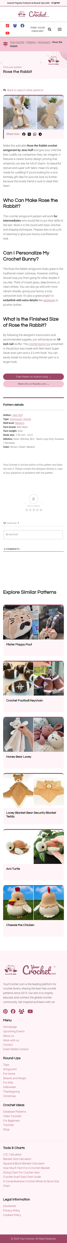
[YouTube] (7, 33)
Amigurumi (44, 42)
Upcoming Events (14, 1031)
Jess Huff (17, 415)
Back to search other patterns (25, 90)
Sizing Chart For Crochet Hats (21, 1172)
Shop (6, 1129)
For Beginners (11, 1120)
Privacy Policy (11, 1210)
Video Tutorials (12, 1116)
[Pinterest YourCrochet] (5, 1011)
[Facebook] (22, 25)
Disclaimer (9, 1206)
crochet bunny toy (39, 344)
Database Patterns (14, 1111)
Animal (27, 419)
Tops (6, 1064)
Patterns (31, 42)
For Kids (8, 1082)
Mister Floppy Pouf (19, 644)
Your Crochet (17, 42)
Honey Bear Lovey (18, 756)
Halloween (9, 1087)
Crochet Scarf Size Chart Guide (22, 1176)
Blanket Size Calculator (17, 1159)
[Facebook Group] (15, 25)
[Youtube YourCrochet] (30, 1011)
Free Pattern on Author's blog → (33, 376)
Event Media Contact (16, 1049)
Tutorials (8, 1125)
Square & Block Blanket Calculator (24, 1163)
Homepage (10, 1026)
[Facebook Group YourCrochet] (21, 1011)
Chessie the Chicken (20, 925)
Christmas (9, 1096)
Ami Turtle (13, 868)
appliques (49, 300)
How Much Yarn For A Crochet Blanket (26, 1168)
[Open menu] (59, 29)
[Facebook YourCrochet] (13, 1011)
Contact (8, 1044)
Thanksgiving (11, 1091)
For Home (9, 1073)
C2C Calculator (12, 1154)
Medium (19, 423)
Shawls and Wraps (14, 1078)
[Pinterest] (7, 25)
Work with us (11, 1040)
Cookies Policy (12, 1215)
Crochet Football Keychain (24, 700)
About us (8, 1035)
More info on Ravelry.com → (33, 383)
